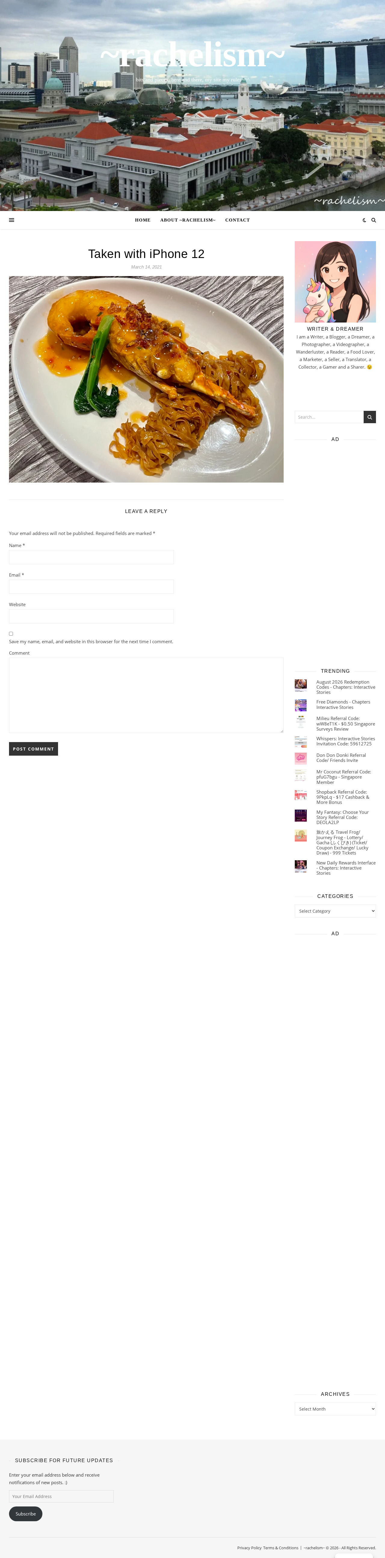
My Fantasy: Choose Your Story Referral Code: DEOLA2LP (342, 817)
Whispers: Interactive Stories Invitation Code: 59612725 (345, 741)
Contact (237, 220)
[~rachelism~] (192, 105)
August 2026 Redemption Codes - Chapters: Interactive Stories (345, 687)
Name (17, 545)
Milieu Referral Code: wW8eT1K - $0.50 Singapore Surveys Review (345, 723)
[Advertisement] (335, 553)
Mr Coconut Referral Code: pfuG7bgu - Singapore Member (343, 777)
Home (143, 220)
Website (17, 604)
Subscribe (26, 1514)
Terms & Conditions (280, 1547)
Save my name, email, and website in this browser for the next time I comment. (91, 641)
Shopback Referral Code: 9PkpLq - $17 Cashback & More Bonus (342, 797)
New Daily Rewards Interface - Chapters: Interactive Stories (346, 868)
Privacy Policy (249, 1547)
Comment (19, 653)
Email (16, 575)
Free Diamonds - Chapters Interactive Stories (343, 704)
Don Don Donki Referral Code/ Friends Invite (341, 757)
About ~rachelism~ (188, 220)
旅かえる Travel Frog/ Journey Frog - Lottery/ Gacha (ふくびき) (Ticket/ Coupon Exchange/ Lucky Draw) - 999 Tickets (342, 842)
